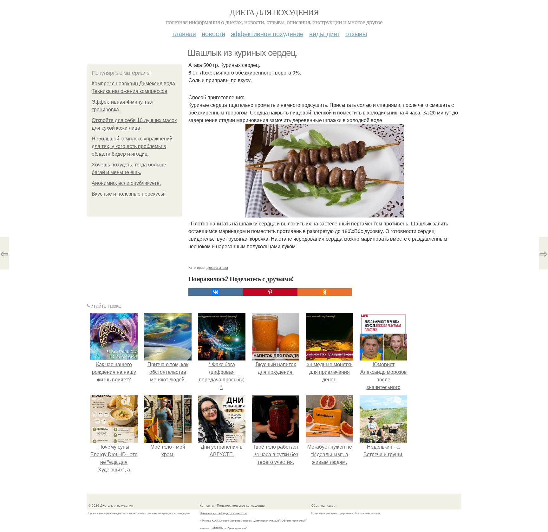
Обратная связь (323, 505)
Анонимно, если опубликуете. (126, 183)
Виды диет (324, 33)
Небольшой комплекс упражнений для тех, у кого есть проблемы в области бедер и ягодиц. (132, 146)
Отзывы (356, 33)
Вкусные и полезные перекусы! (129, 194)
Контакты (207, 505)
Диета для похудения (274, 12)
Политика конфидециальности (223, 513)
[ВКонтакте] (215, 292)
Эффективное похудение (267, 33)
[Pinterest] (270, 292)
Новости (213, 33)
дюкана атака (217, 267)
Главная (184, 33)
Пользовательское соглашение (241, 505)
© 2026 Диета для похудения (110, 505)
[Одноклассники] (324, 292)
